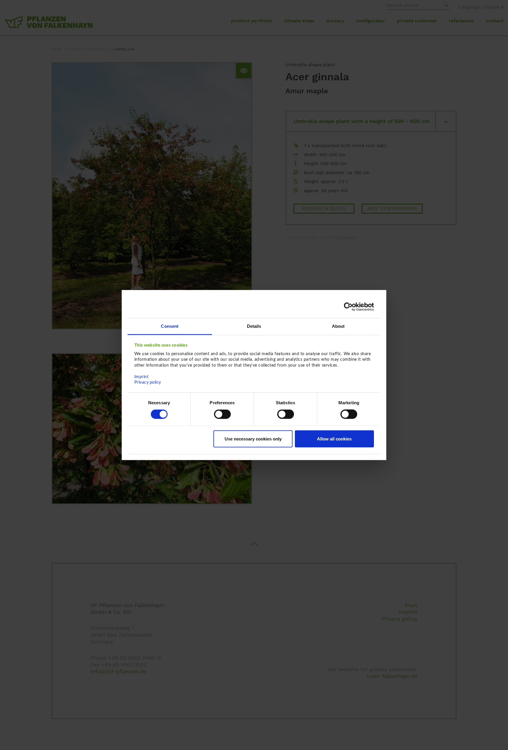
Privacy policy (147, 382)
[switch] (222, 414)
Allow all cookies (334, 438)
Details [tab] (254, 325)
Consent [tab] (169, 325)
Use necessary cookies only (253, 438)
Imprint (141, 377)
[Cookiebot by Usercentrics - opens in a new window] (348, 306)
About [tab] (338, 325)
